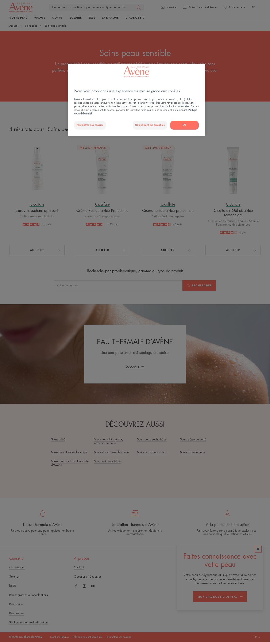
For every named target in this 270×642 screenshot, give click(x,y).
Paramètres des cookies (90, 125)
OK (184, 125)
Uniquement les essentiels (150, 125)
